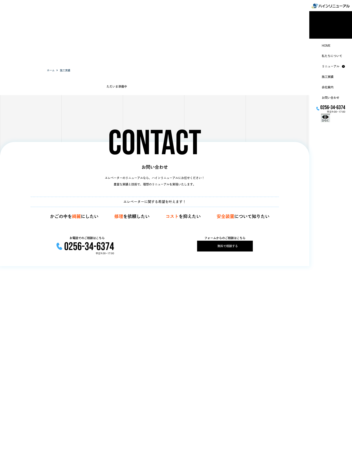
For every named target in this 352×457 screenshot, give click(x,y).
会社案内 (327, 87)
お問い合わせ (330, 97)
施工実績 (327, 76)
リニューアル (330, 66)
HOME (326, 45)
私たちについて (332, 56)
